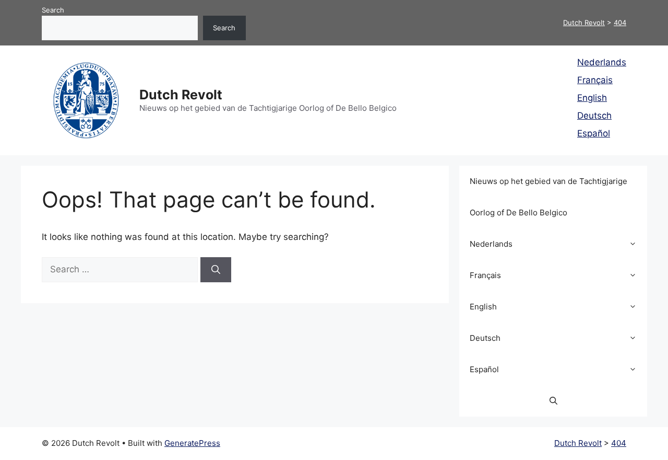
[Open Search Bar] (553, 401)
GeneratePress (192, 443)
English (592, 98)
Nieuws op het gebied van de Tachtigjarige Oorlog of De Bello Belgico (548, 196)
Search (53, 10)
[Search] (215, 269)
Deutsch (594, 115)
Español (593, 133)
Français (595, 80)
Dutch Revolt (180, 94)
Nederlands (601, 62)
